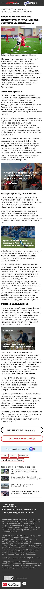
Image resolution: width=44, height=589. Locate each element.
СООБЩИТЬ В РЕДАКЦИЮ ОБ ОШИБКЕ (19, 513)
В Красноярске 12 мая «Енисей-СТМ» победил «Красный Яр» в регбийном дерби (26, 478)
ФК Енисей (31, 55)
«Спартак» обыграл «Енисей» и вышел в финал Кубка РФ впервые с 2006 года (21, 175)
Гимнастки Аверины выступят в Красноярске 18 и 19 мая (22, 485)
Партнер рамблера (21, 578)
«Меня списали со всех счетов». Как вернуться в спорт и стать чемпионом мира (24, 471)
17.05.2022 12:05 (7, 9)
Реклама (17, 510)
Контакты (7, 510)
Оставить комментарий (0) (22, 439)
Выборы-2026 (30, 510)
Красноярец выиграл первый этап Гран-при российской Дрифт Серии (25, 492)
